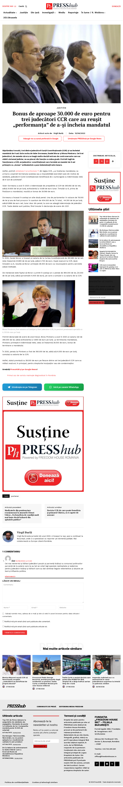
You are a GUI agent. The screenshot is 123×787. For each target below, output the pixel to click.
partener (15, 496)
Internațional (8, 758)
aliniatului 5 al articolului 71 (27, 171)
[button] (23, 6)
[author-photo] (4, 686)
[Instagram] (102, 764)
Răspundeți (10, 576)
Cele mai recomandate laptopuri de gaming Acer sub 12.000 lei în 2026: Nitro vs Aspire (109, 267)
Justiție (61, 108)
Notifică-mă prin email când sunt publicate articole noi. (25, 626)
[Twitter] (101, 161)
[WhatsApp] (107, 161)
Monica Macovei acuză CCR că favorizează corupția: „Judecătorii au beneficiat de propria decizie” (15, 680)
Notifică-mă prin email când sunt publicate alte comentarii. (27, 621)
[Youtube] (117, 764)
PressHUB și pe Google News (23, 369)
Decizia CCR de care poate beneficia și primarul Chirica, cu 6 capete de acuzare (63, 512)
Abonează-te (95, 302)
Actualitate (7, 732)
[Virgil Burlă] (8, 536)
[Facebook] (96, 161)
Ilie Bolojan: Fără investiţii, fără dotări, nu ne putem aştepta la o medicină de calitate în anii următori (109, 233)
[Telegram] (107, 764)
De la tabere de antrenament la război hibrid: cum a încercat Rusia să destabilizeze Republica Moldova (110, 243)
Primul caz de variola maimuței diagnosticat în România (31, 375)
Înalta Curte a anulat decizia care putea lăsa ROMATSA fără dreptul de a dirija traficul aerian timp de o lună (76, 680)
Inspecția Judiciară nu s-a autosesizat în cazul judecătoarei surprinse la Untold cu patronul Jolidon (106, 680)
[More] (112, 161)
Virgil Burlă (58, 133)
